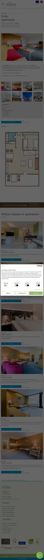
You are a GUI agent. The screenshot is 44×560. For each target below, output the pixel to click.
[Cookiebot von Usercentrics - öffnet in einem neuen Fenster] (38, 266)
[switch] (16, 285)
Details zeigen (37, 289)
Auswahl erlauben (22, 293)
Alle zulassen (36, 293)
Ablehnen (8, 293)
